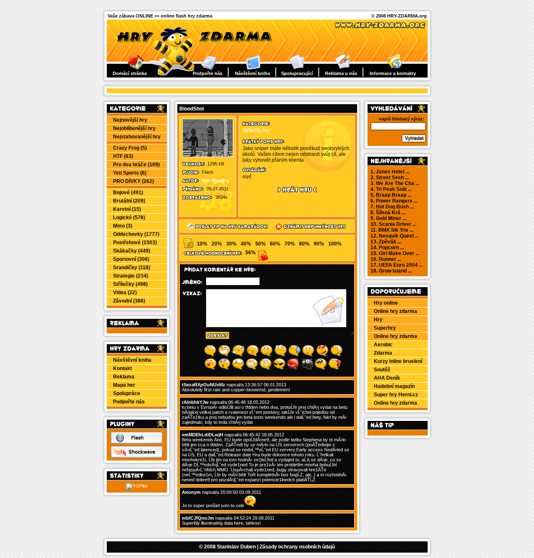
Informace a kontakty (393, 73)
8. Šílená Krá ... (388, 212)
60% (275, 244)
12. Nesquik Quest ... (394, 236)
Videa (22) (125, 292)
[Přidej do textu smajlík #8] (308, 355)
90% (319, 244)
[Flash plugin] (137, 442)
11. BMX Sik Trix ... (391, 230)
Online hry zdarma (395, 311)
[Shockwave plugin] (137, 456)
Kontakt (122, 368)
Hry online (386, 303)
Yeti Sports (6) (129, 173)
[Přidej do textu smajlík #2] (224, 355)
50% (260, 244)
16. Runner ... (385, 259)
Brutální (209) (129, 201)
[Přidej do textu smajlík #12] (224, 368)
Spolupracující (297, 73)
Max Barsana (215, 180)
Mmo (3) (122, 226)
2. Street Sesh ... (389, 177)
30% (231, 244)
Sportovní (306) (131, 259)
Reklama (123, 377)
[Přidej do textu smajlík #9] (322, 355)
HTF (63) (123, 156)
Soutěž (382, 370)
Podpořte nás (207, 73)
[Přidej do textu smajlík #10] (336, 355)
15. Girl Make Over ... (394, 253)
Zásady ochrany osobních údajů (297, 547)
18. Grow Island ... (391, 271)
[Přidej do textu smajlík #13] (238, 368)
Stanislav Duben (236, 547)
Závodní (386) (129, 301)
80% (304, 244)
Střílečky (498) (130, 284)
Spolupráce (126, 393)
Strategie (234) (130, 276)
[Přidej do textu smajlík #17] (293, 368)
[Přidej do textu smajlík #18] (307, 368)
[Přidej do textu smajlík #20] (334, 368)
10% (202, 244)
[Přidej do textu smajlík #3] (238, 355)
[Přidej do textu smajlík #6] (280, 355)
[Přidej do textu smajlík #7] (294, 355)
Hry (378, 320)
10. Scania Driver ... (393, 224)
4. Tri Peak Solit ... (391, 189)
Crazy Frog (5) (130, 148)
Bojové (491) (128, 192)
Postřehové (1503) (135, 242)
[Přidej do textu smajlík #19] (321, 368)
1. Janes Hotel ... (389, 172)
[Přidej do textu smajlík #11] (210, 368)
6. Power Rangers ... (394, 201)
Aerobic (383, 345)
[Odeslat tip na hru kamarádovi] (224, 230)
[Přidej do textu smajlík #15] (265, 368)
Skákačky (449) (131, 251)
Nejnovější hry (130, 120)
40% (246, 244)
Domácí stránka (130, 73)
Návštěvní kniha (252, 73)
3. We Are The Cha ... (394, 183)
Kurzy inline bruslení (398, 361)
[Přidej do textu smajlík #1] (210, 355)
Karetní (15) (127, 209)
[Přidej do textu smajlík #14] (252, 368)
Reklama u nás (341, 73)
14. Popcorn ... (387, 247)
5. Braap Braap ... (390, 195)
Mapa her (124, 385)
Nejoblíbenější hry (134, 128)
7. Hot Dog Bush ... (392, 207)
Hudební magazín (394, 386)
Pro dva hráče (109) (136, 165)
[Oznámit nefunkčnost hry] (308, 230)
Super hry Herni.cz (396, 395)
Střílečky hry (256, 130)
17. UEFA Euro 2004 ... (396, 265)
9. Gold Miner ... (388, 218)
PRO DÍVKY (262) (133, 181)
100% (335, 244)
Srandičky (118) (131, 267)
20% (217, 244)
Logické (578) (129, 217)
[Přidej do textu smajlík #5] (266, 355)
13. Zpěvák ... (385, 242)
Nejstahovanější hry (137, 137)
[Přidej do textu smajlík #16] (279, 368)
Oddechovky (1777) (136, 234)
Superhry (385, 328)
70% (290, 244)
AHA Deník (387, 378)
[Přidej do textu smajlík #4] (252, 355)
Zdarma (383, 353)
